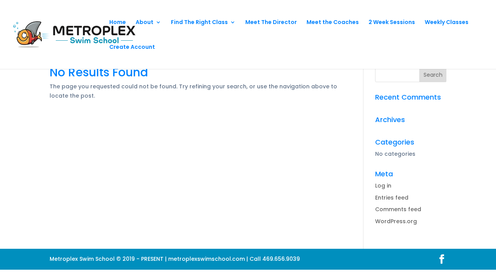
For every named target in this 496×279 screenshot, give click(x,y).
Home (117, 22)
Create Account (132, 47)
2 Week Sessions (392, 22)
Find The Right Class (199, 22)
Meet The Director (271, 22)
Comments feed (398, 209)
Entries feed (391, 198)
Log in (383, 185)
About (144, 22)
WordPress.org (396, 221)
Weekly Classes (446, 22)
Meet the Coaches (333, 22)
